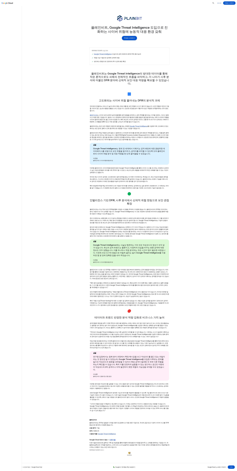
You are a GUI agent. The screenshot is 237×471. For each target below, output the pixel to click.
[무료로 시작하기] (129, 38)
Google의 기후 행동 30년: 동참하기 (125, 467)
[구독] (231, 467)
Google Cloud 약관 (37, 467)
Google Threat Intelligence (103, 54)
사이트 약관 (26, 467)
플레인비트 (93, 115)
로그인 (219, 3)
